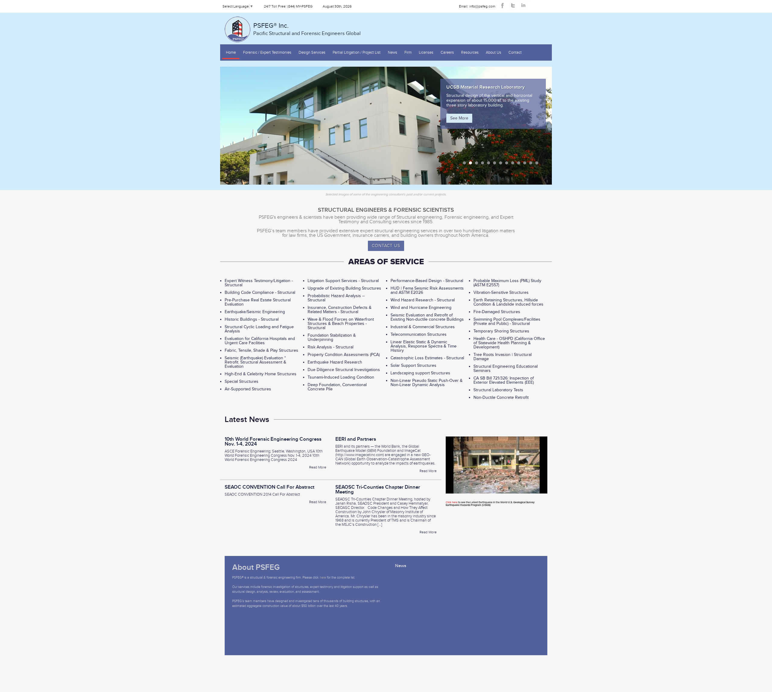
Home (231, 52)
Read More (317, 467)
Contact (515, 52)
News (392, 52)
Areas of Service (386, 262)
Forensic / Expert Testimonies (267, 52)
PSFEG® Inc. (307, 29)
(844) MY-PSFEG (300, 6)
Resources (470, 52)
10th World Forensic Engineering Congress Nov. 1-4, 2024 (273, 441)
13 (536, 162)
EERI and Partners (355, 439)
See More (459, 123)
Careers (447, 52)
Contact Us (386, 245)
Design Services (312, 52)
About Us (493, 52)
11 (524, 162)
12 (530, 162)
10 (518, 162)
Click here (451, 502)
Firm (408, 52)
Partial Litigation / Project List (357, 52)
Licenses (426, 52)
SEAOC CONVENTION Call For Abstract (269, 487)
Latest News (247, 419)
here (323, 577)
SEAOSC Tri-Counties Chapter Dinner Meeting (377, 489)
